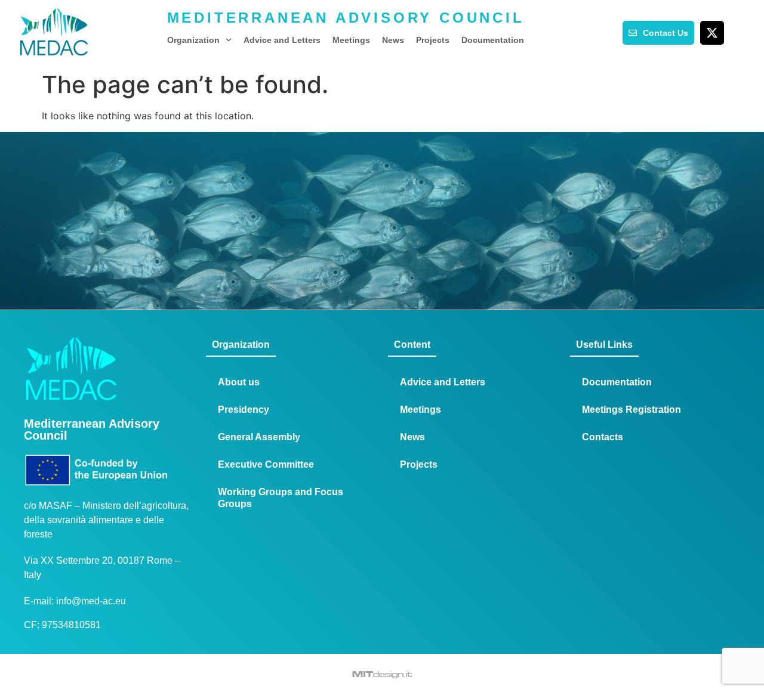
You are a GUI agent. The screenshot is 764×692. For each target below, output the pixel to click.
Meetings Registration (631, 409)
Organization (193, 40)
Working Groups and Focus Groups (280, 498)
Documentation (492, 40)
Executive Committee (266, 464)
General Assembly (259, 437)
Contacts (602, 437)
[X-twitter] (712, 33)
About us (239, 382)
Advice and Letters (282, 40)
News (393, 40)
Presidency (243, 409)
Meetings (351, 40)
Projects (432, 40)
